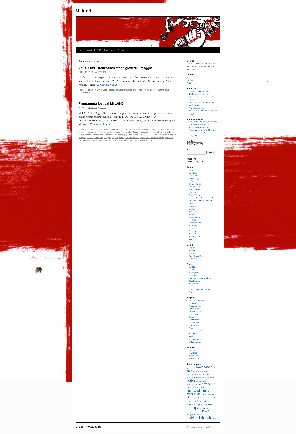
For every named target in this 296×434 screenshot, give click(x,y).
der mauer (117, 132)
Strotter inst (193, 231)
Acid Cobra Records (196, 300)
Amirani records (195, 306)
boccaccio (196, 371)
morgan (107, 137)
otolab (121, 137)
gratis (135, 89)
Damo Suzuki (194, 175)
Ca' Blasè (192, 275)
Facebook (190, 80)
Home (81, 50)
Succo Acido (193, 258)
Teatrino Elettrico (195, 233)
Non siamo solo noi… (197, 108)
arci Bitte (192, 267)
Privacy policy (93, 426)
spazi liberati (208, 404)
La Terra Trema (194, 322)
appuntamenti (121, 129)
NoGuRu (192, 220)
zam (132, 140)
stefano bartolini (85, 140)
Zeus (191, 239)
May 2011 (193, 350)
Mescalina (192, 250)
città (209, 374)
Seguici (121, 50)
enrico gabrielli (146, 132)
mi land (193, 390)
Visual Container (195, 339)
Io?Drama (192, 206)
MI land (103, 71)
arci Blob (192, 269)
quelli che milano (157, 137)
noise (212, 394)
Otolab (191, 328)
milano (205, 390)
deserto (201, 377)
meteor (141, 89)
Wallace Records (195, 342)
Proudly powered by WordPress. (202, 427)
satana (161, 89)
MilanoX (192, 253)
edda (124, 132)
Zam (190, 292)
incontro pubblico (192, 384)
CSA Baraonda (194, 281)
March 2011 (193, 355)
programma (144, 137)
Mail (188, 77)
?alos (112, 129)
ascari (138, 129)
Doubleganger (194, 178)
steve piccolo (98, 140)
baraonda (155, 129)
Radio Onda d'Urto (196, 256)
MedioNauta (193, 283)
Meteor (191, 214)
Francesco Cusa (195, 186)
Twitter (189, 83)
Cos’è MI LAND (94, 50)
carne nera (169, 129)
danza (197, 377)
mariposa (82, 137)
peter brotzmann (132, 137)
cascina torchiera (86, 132)
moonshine (98, 137)
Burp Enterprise (195, 311)
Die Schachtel (194, 314)
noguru (115, 137)
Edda (191, 181)
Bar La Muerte (194, 308)
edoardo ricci (133, 132)
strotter (107, 140)
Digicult (192, 247)
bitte (117, 89)
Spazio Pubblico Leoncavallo (199, 289)
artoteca (131, 129)
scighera (169, 137)
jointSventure (194, 319)
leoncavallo (149, 134)
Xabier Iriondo (194, 236)
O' (190, 286)
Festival (90, 89)
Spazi (105, 89)
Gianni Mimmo (194, 195)
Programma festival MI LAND (101, 103)
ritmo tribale (191, 401)
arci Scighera (193, 272)
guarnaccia (87, 134)
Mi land (83, 10)
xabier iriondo (123, 140)
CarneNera (193, 173)
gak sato (198, 381)
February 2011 (194, 358)
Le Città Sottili (194, 325)
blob (189, 370)
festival (156, 132)
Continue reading (110, 84)
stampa (193, 407)
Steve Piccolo (194, 228)
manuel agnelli (169, 134)
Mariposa (192, 211)
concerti (97, 132)
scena (205, 400)
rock (147, 89)
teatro (197, 412)
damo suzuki (106, 132)
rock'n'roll (153, 89)
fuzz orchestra (126, 89)
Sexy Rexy (193, 225)
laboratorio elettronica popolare (118, 134)
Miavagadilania (194, 217)
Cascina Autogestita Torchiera (200, 278)
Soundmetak (193, 333)
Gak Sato (192, 192)
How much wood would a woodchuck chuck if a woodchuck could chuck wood (203, 200)
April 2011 (193, 353)
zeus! (167, 89)
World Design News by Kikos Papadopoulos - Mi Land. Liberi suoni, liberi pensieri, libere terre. (203, 130)
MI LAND (98, 89)
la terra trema (99, 134)
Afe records (193, 303)
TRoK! (114, 140)
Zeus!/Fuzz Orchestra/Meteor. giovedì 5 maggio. (116, 67)
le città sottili (138, 134)
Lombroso (193, 209)
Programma (109, 50)
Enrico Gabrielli (195, 184)
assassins (146, 129)
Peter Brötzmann (195, 222)
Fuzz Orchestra (194, 189)
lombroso (158, 134)
